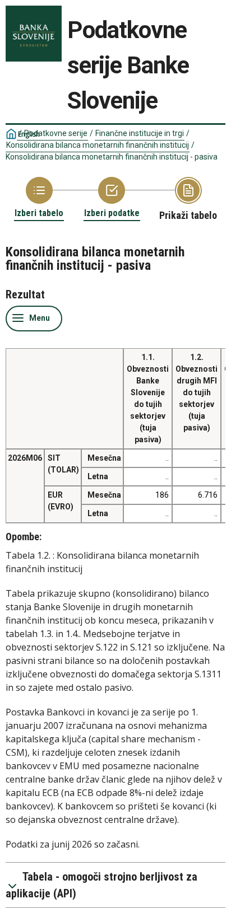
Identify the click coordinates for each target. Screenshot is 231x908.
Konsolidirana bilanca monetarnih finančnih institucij (97, 145)
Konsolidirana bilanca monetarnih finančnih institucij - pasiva (112, 156)
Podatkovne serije (55, 133)
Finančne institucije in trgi (139, 133)
